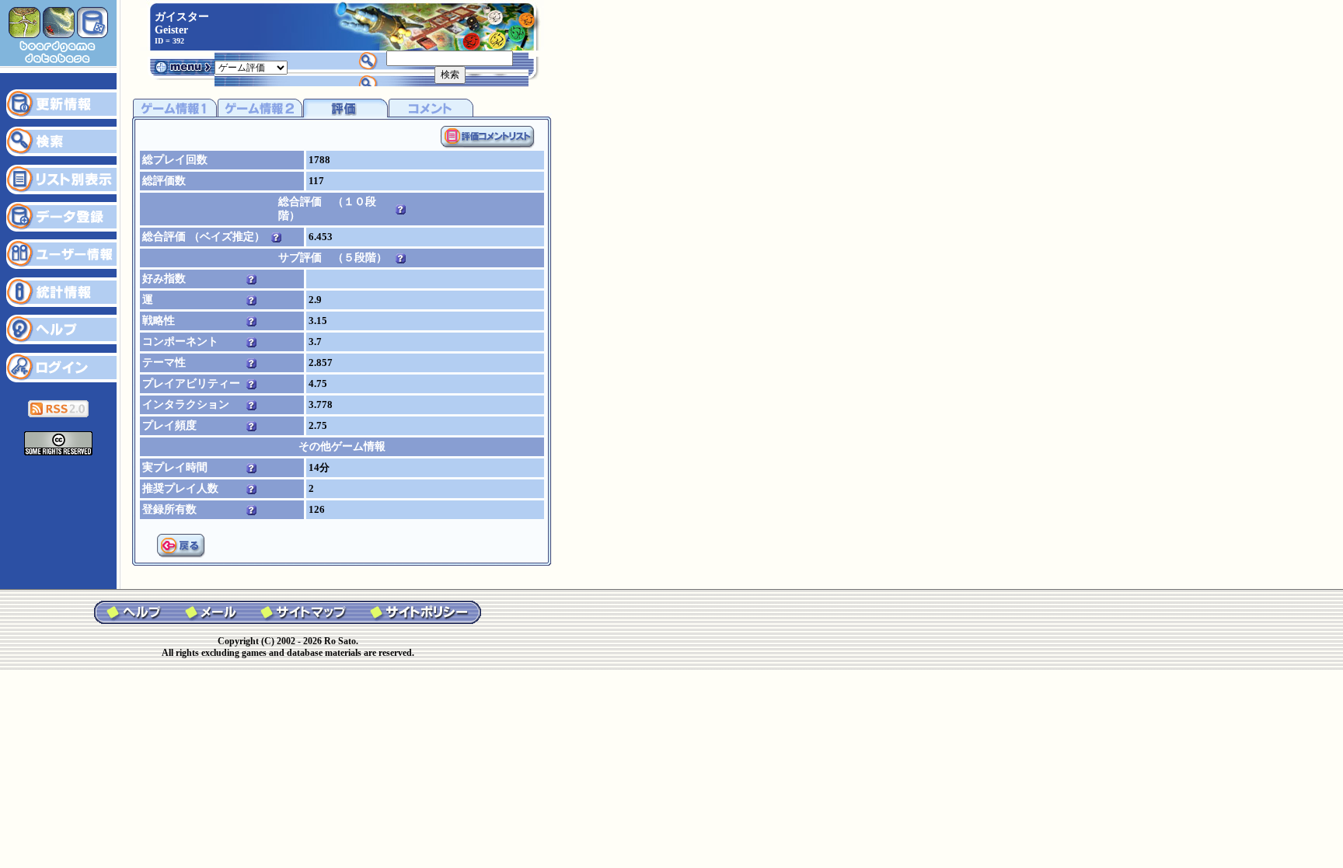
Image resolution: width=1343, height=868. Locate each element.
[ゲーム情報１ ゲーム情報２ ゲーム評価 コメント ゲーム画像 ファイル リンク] (251, 66)
